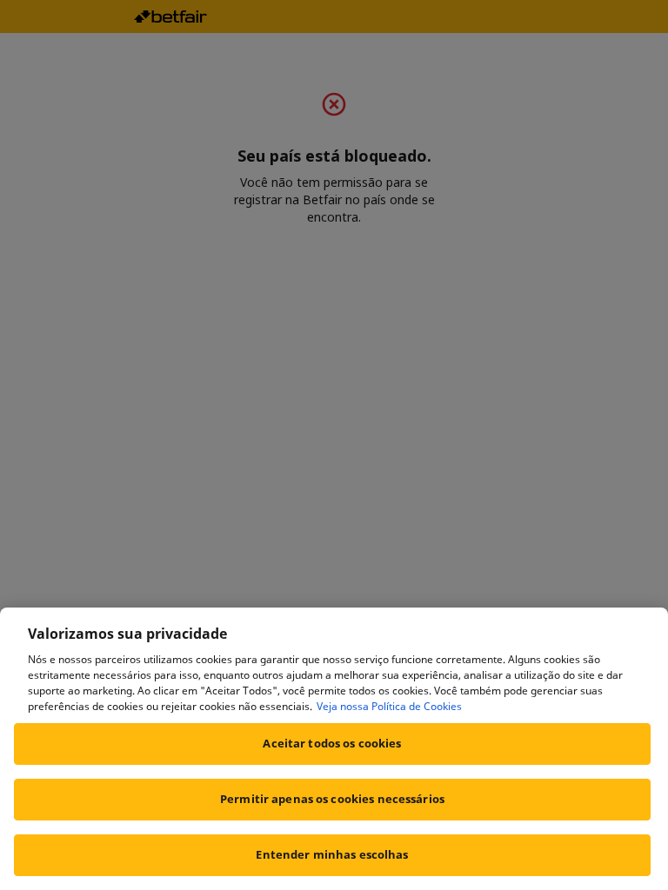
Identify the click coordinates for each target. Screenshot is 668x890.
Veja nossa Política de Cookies (389, 706)
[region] (334, 749)
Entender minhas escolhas (332, 854)
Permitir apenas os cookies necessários (332, 799)
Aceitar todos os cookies (332, 743)
